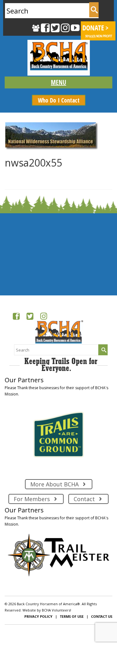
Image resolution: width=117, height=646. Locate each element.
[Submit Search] (94, 9)
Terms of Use (72, 616)
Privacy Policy (38, 616)
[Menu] (58, 82)
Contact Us (101, 616)
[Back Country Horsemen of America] (58, 58)
